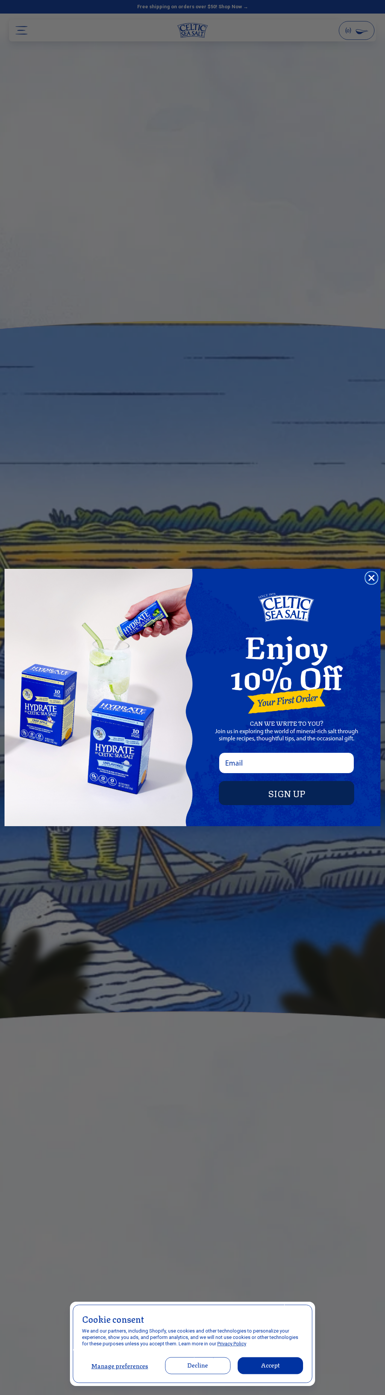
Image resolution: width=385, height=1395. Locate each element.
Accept (270, 1364)
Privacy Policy (231, 1343)
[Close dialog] (371, 578)
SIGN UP (286, 793)
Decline (197, 1364)
